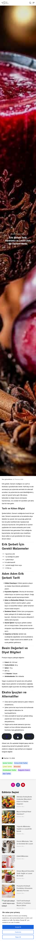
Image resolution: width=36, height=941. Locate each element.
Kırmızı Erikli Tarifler (20, 763)
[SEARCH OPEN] (30, 3)
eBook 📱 (29, 736)
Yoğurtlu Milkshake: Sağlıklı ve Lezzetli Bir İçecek (24, 828)
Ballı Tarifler (7, 773)
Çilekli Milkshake (22, 856)
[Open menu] (34, 3)
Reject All (18, 937)
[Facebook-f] (18, 785)
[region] (18, 925)
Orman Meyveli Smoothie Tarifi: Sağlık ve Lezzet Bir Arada (25, 873)
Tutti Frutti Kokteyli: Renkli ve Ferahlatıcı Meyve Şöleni (24, 903)
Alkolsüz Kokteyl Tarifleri (18, 234)
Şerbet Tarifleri (7, 763)
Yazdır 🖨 (7, 736)
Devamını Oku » (21, 806)
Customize (18, 932)
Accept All (18, 927)
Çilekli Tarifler (7, 766)
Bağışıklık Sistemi (24, 770)
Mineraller (17, 766)
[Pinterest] (23, 785)
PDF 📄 (17, 736)
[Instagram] (13, 785)
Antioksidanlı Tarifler (9, 770)
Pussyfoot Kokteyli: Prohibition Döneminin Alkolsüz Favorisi (24, 888)
